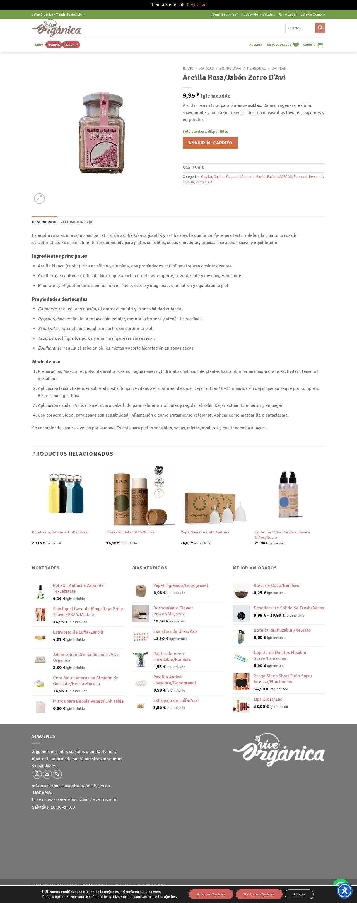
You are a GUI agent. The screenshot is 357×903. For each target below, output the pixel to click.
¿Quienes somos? (224, 14)
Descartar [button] (196, 5)
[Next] (323, 509)
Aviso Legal (287, 14)
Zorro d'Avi (230, 68)
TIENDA (69, 44)
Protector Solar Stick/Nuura (130, 532)
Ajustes (299, 894)
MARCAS (54, 44)
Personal (256, 68)
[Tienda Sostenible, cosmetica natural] (65, 28)
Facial (261, 176)
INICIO (38, 44)
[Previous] (32, 509)
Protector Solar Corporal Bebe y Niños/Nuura (282, 535)
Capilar (278, 68)
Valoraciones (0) (77, 222)
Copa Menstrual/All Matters (205, 532)
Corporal (233, 176)
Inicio (188, 68)
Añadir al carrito (210, 143)
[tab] (44, 222)
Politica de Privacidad (258, 14)
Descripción (44, 222)
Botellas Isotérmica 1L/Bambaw (60, 532)
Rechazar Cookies (259, 894)
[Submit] (320, 28)
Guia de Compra (312, 14)
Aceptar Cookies (211, 894)
